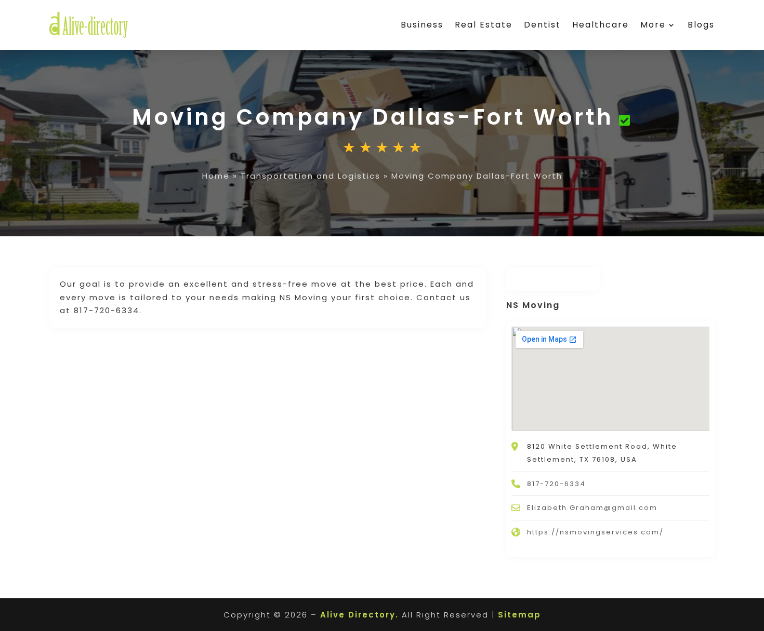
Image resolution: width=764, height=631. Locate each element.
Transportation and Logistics (310, 175)
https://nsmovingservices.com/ (595, 532)
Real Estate (483, 25)
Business (422, 25)
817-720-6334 (556, 484)
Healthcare (600, 25)
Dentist (542, 25)
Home (216, 175)
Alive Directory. (359, 614)
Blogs (701, 25)
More (653, 25)
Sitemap (519, 614)
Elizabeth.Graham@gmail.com (592, 508)
